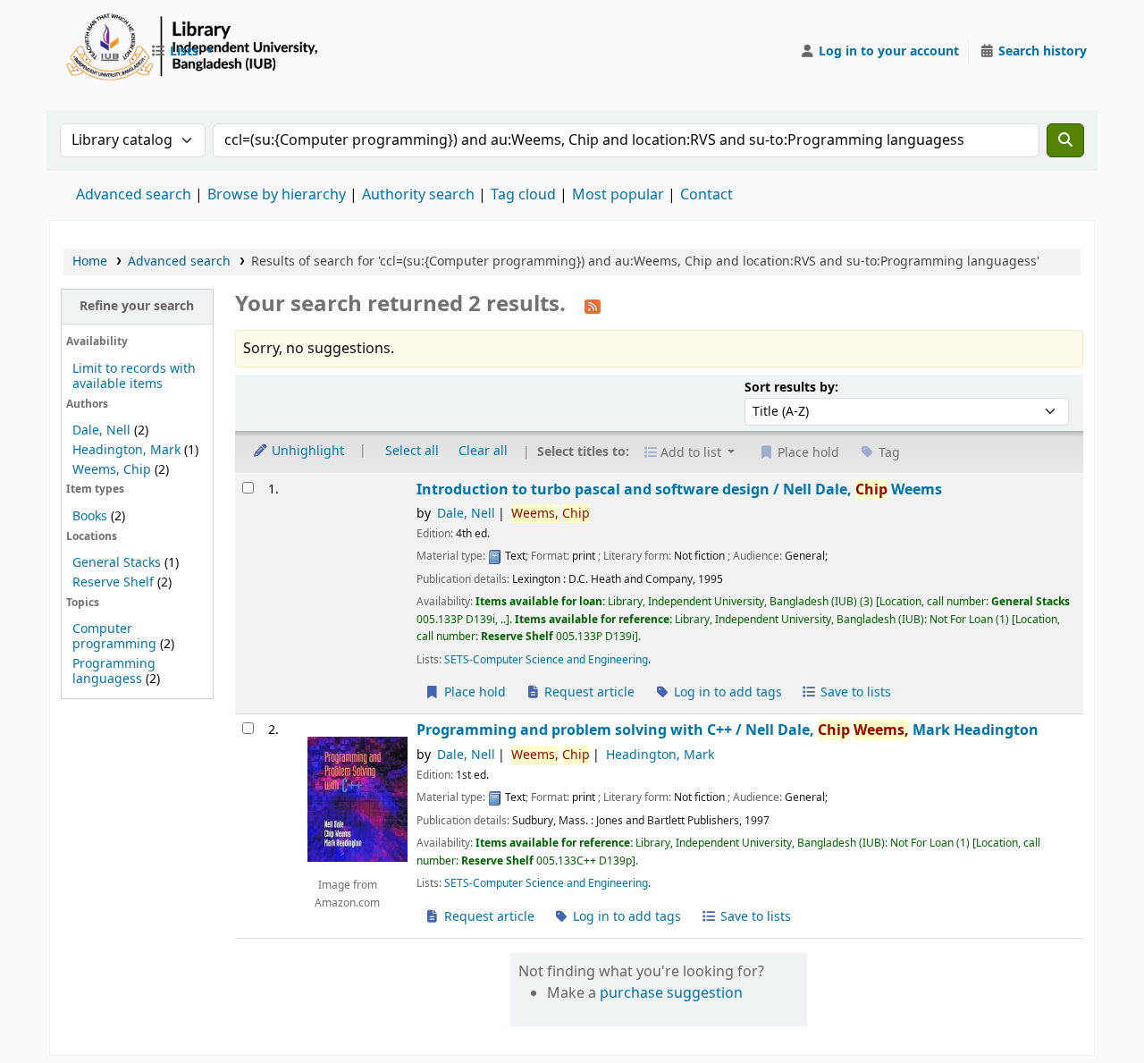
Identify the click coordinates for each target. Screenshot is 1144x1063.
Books (89, 516)
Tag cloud (523, 195)
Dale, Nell (101, 430)
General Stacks (116, 562)
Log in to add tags (726, 692)
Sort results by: (791, 387)
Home (89, 261)
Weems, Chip (111, 469)
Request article (588, 692)
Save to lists (854, 692)
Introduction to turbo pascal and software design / (679, 489)
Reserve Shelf (113, 582)
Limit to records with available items (134, 376)
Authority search (418, 195)
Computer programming (114, 637)
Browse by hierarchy (276, 195)
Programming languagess (114, 671)
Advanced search (133, 195)
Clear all (483, 451)
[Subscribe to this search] (592, 306)
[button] (181, 52)
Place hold (473, 692)
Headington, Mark (126, 450)
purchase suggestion (671, 993)
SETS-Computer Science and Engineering (546, 660)
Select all (412, 451)
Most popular (618, 195)
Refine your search (137, 306)
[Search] (1065, 140)
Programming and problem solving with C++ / (727, 729)
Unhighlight (306, 451)
